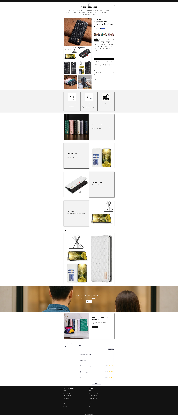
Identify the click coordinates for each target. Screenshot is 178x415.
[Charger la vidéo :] (89, 258)
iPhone (65, 390)
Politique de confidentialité (93, 395)
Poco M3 (102, 42)
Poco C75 (106, 40)
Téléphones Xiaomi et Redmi (68, 395)
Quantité (95, 50)
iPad (64, 403)
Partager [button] (96, 79)
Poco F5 (112, 40)
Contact (90, 403)
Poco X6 (96, 48)
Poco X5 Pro (111, 46)
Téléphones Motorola (67, 400)
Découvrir (89, 301)
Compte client (91, 406)
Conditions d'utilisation (92, 400)
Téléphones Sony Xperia (67, 401)
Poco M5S (96, 44)
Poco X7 (107, 48)
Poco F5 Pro (97, 42)
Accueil (90, 390)
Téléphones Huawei (66, 398)
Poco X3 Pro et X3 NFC (98, 46)
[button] (65, 6)
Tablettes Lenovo (66, 406)
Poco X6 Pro (102, 48)
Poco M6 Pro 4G (102, 44)
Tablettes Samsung (66, 405)
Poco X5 (105, 46)
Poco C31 (96, 40)
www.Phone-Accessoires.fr (90, 414)
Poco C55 (101, 40)
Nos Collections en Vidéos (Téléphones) (95, 392)
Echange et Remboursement (73, 105)
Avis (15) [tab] (81, 345)
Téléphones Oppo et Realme (68, 397)
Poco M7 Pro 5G (110, 44)
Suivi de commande (92, 405)
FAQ (89, 397)
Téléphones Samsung (67, 392)
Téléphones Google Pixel (67, 393)
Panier (90, 401)
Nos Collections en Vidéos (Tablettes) (94, 393)
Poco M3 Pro (108, 42)
